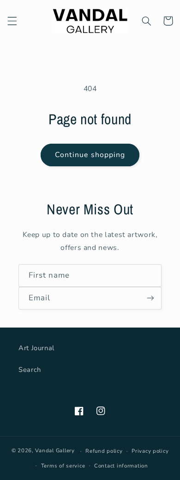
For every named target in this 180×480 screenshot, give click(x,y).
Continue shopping (90, 155)
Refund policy (104, 451)
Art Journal (36, 347)
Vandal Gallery (54, 451)
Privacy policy (150, 451)
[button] (12, 20)
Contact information (121, 465)
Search (29, 369)
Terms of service (63, 465)
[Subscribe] (150, 298)
